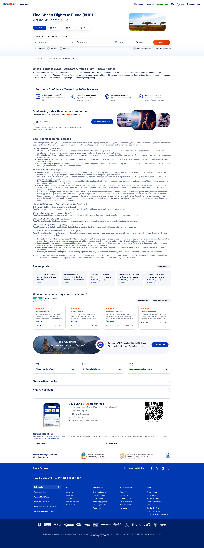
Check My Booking (99, 492)
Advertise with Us (126, 505)
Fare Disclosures (40, 443)
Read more (39, 283)
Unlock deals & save (102, 122)
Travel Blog (97, 508)
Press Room (124, 495)
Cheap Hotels (70, 495)
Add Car (66, 48)
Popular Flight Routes (42, 497)
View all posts (162, 266)
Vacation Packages (72, 501)
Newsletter (124, 508)
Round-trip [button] (39, 36)
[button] (151, 4)
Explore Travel (23, 4)
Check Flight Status (99, 505)
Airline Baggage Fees (100, 501)
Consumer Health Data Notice (157, 514)
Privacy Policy (47, 129)
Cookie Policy (152, 495)
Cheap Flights (70, 492)
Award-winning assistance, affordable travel (45, 455)
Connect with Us (134, 468)
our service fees (54, 438)
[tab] (39, 28)
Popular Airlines (40, 492)
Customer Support (99, 495)
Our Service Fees (153, 508)
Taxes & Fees (151, 505)
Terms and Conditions (97, 534)
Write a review (143, 300)
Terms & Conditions (154, 501)
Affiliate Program (126, 498)
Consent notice (37, 129)
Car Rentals (70, 498)
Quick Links (38, 487)
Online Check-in (98, 498)
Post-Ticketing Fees (154, 511)
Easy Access (41, 468)
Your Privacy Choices (42, 512)
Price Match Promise (154, 498)
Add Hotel (53, 48)
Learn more (67, 348)
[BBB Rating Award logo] (168, 457)
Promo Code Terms (111, 443)
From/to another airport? (144, 48)
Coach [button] (64, 36)
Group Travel (70, 505)
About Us (123, 492)
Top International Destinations (45, 507)
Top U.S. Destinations (42, 502)
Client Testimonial (126, 501)
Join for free (160, 345)
